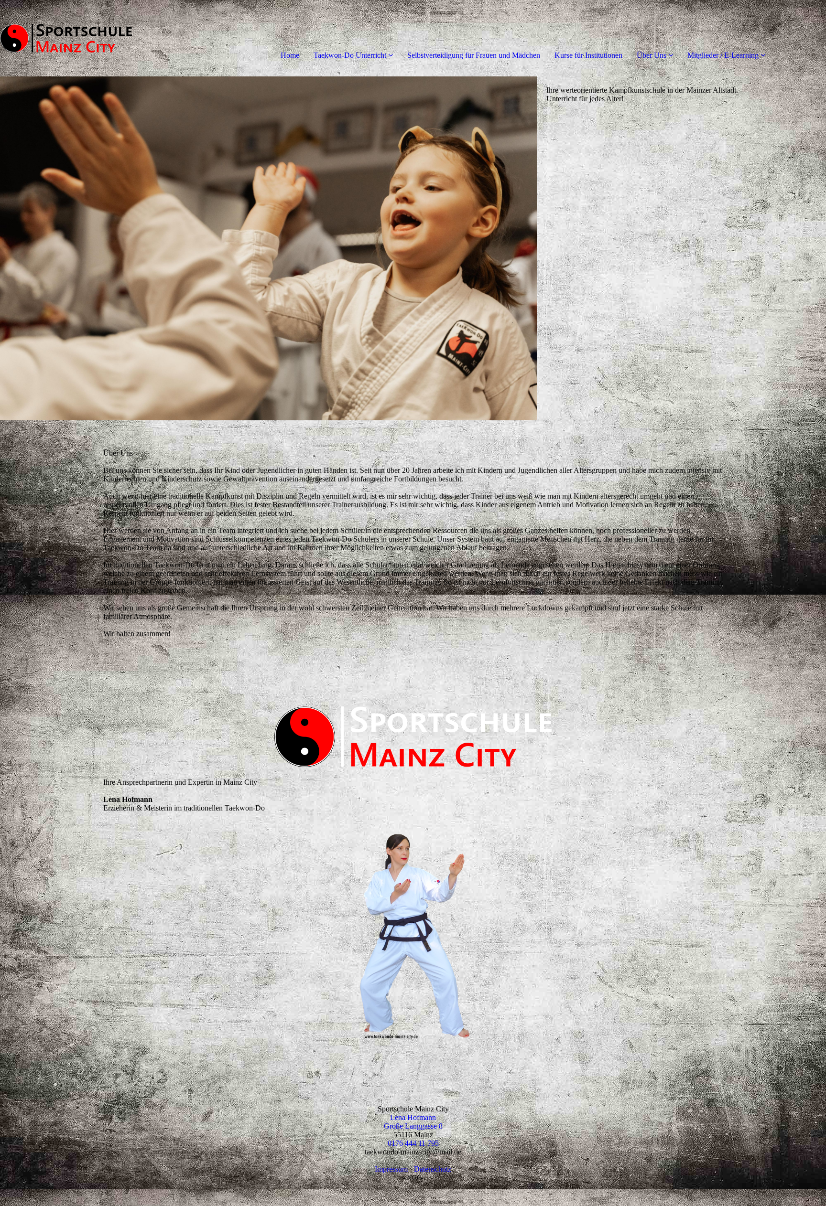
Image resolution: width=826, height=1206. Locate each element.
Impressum (391, 1169)
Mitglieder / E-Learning (723, 55)
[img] (110, 38)
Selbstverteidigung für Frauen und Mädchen (473, 55)
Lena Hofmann (413, 1117)
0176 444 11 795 (413, 1143)
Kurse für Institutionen (588, 55)
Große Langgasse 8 (413, 1126)
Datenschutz (432, 1169)
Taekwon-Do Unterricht (350, 55)
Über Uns (651, 55)
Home (290, 55)
